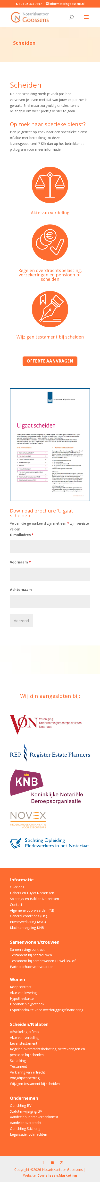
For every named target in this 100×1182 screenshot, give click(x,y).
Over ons (17, 887)
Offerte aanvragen (50, 361)
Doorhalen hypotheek (27, 1004)
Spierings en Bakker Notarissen (34, 898)
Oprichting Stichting (25, 1128)
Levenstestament (23, 1043)
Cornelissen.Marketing (56, 1175)
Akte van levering (23, 992)
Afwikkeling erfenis (24, 1031)
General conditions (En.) (28, 916)
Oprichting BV (20, 1105)
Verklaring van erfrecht (27, 1072)
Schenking (18, 1060)
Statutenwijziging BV (26, 1111)
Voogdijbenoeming (25, 1077)
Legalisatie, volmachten (28, 1134)
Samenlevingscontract (27, 949)
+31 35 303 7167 (30, 4)
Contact (16, 904)
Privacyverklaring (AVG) (28, 921)
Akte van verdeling (50, 212)
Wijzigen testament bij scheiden (50, 337)
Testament (18, 1066)
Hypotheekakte (22, 998)
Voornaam (20, 562)
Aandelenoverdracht (26, 1122)
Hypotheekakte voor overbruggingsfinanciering (46, 1010)
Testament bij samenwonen (32, 961)
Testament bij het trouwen (31, 955)
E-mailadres (22, 534)
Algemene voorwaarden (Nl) (32, 910)
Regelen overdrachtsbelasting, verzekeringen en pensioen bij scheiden (50, 274)
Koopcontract (21, 986)
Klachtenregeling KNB (27, 927)
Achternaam (21, 589)
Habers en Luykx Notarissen (32, 893)
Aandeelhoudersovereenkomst (34, 1117)
